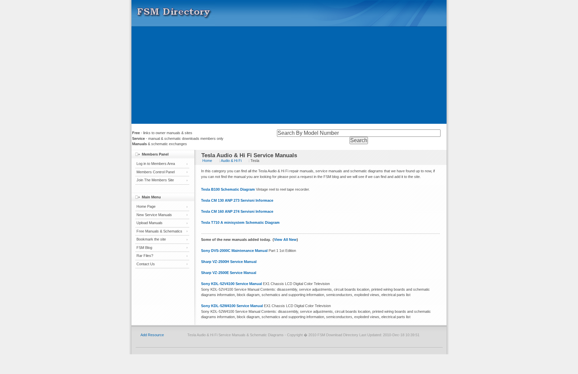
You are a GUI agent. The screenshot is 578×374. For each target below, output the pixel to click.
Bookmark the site (151, 239)
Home (207, 161)
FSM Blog (144, 248)
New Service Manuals (154, 215)
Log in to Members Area (155, 164)
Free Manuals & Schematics (159, 231)
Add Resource (152, 335)
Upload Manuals (149, 223)
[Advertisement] (289, 77)
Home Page (146, 206)
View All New (285, 240)
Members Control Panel (155, 172)
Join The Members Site (155, 180)
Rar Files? (144, 256)
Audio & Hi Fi (231, 161)
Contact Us (145, 264)
